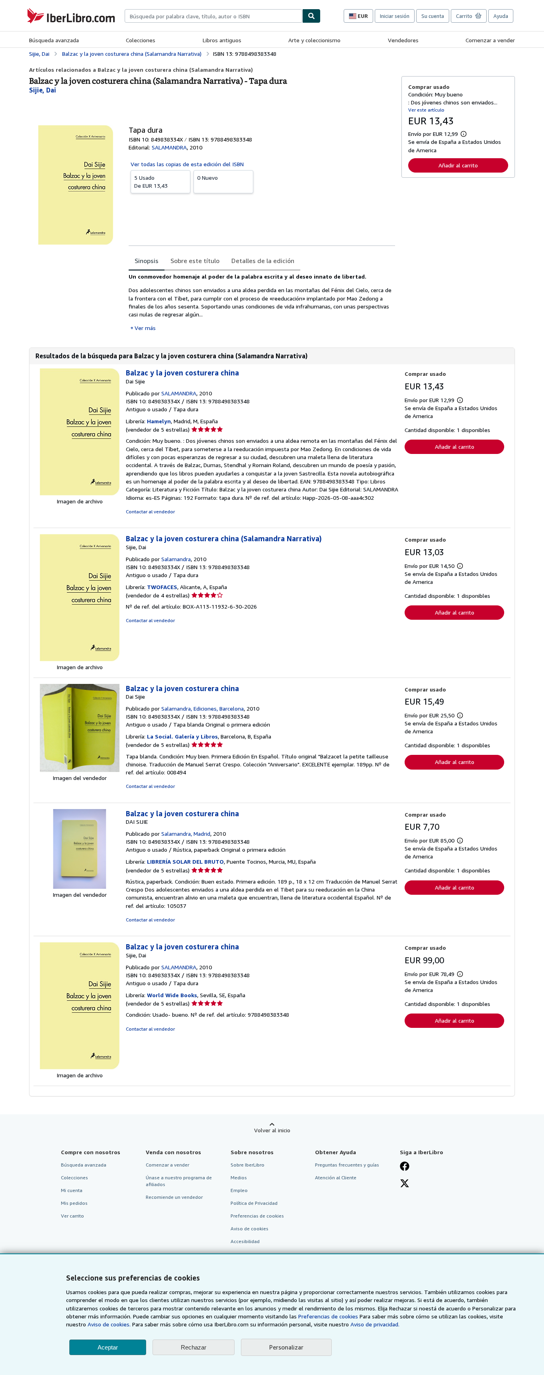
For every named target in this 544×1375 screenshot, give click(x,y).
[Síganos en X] (404, 1184)
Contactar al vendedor (150, 512)
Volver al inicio (272, 1130)
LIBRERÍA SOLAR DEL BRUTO (185, 861)
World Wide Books (172, 995)
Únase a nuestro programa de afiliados (179, 1181)
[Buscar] (311, 16)
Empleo (239, 1190)
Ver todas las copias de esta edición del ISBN (187, 164)
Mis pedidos (74, 1203)
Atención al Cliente (335, 1178)
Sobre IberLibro (247, 1165)
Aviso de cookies (249, 1229)
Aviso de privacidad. (374, 1324)
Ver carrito (72, 1216)
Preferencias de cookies (328, 1316)
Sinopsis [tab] (147, 261)
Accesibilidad (245, 1241)
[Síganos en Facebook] (404, 1167)
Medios (239, 1178)
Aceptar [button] (108, 1347)
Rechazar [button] (193, 1347)
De (151, 181)
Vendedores (403, 40)
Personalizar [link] (286, 1347)
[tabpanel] (262, 302)
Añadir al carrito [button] (458, 165)
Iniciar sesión (394, 16)
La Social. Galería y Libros (182, 736)
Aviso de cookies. (109, 1324)
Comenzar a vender (490, 40)
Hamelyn (159, 421)
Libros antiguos (222, 40)
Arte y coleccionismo (314, 40)
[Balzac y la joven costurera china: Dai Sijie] (79, 493)
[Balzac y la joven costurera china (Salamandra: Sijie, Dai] (79, 659)
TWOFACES (162, 586)
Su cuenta (432, 16)
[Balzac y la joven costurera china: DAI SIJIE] (79, 886)
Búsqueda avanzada (54, 40)
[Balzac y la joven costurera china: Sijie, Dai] (79, 1067)
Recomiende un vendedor (174, 1197)
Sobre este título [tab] (194, 261)
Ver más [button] (145, 327)
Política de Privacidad (254, 1203)
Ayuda (500, 16)
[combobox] (213, 16)
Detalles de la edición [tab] (262, 261)
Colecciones (140, 40)
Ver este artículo (426, 110)
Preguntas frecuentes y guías (347, 1165)
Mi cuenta (71, 1190)
